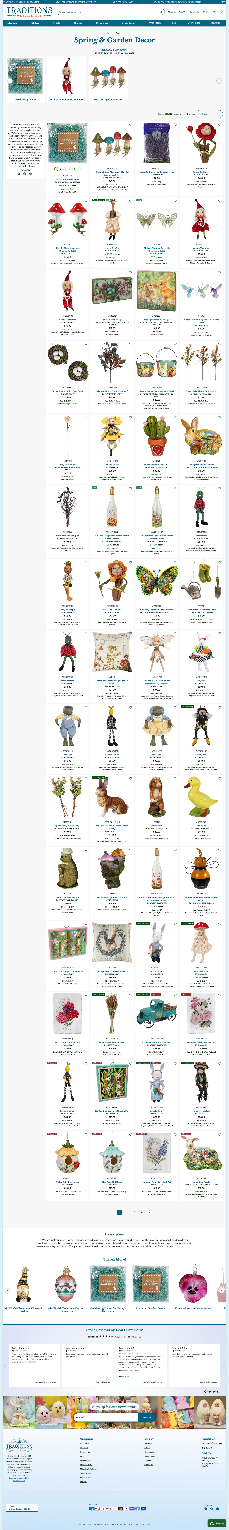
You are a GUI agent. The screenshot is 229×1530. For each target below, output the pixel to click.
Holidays (148, 1444)
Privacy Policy (86, 1465)
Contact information (141, 1524)
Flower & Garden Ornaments (193, 1308)
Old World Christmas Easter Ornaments (65, 1309)
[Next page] (149, 1212)
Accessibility (85, 1477)
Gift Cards (84, 1444)
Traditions (22, 1456)
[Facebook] (206, 1509)
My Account (85, 1460)
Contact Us (85, 1452)
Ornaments (149, 1452)
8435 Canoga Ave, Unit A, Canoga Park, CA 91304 (211, 1462)
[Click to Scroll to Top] (224, 1514)
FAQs (82, 1456)
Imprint (83, 1482)
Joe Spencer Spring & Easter (67, 99)
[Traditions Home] (29, 12)
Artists (147, 1448)
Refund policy (85, 1524)
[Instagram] (217, 1509)
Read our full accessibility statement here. (19, 1479)
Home (109, 33)
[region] (114, 1365)
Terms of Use (85, 1473)
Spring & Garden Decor (150, 1308)
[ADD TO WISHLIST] (86, 124)
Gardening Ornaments (108, 99)
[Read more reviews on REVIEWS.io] (212, 1391)
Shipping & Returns (88, 1469)
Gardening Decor (25, 99)
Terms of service (111, 1524)
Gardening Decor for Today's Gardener (108, 1309)
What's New (149, 1456)
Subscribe (147, 1417)
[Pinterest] (212, 1509)
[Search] (161, 12)
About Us (84, 1448)
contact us (20, 1472)
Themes (119, 33)
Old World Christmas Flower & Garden (23, 1309)
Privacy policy (97, 1524)
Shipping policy (125, 1524)
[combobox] (111, 12)
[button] (214, 12)
